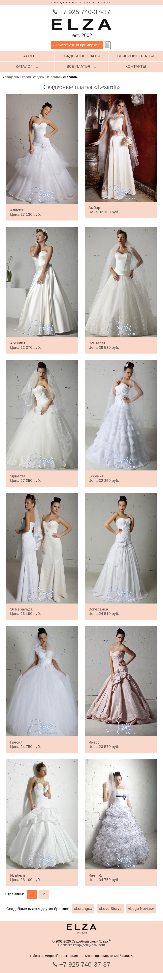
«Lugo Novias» (141, 908)
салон (27, 56)
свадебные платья (81, 56)
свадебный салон (18, 77)
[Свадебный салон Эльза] (81, 39)
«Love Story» (110, 908)
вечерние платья (135, 56)
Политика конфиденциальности (81, 945)
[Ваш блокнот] (107, 45)
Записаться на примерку (77, 45)
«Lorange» (83, 908)
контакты (135, 66)
